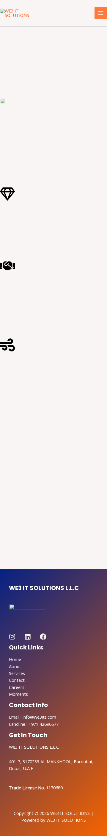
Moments (18, 694)
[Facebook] (43, 636)
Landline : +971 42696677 (34, 724)
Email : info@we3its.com (32, 717)
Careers (16, 687)
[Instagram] (12, 636)
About (15, 666)
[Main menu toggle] (101, 13)
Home (15, 659)
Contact (17, 680)
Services (17, 673)
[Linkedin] (27, 636)
